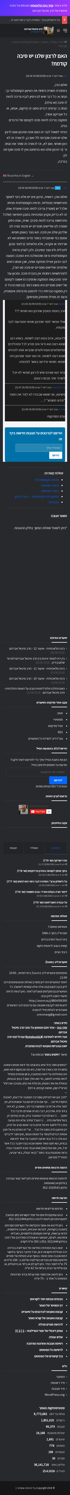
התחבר (60, 1377)
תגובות (13, 848)
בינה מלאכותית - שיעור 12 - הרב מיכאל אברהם (37, 648)
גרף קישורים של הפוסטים (48, 1356)
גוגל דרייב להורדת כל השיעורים (45, 739)
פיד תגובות (58, 1388)
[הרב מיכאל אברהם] (37, 30)
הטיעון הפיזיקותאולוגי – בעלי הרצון (37, 496)
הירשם (55, 455)
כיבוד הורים (61, 952)
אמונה (44, 42)
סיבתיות (54, 502)
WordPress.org (55, 1394)
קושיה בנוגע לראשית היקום (52, 946)
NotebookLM (34, 1037)
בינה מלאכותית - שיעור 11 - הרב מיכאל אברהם (37, 668)
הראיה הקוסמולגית (47, 480)
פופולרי (34, 848)
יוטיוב (60, 713)
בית (62, 42)
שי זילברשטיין (58, 387)
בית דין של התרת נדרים (54, 939)
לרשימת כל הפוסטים (51, 1350)
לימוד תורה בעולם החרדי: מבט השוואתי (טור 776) (41, 892)
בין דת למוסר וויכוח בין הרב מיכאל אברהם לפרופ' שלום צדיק (36, 660)
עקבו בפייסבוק (59, 823)
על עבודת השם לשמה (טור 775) (50, 902)
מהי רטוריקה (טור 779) (55, 860)
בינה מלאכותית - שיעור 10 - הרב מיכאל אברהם (37, 678)
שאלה (53, 42)
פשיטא (62, 304)
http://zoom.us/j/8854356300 (48, 1001)
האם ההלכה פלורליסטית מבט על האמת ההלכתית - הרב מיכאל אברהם (34, 690)
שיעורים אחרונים (58, 638)
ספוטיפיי (58, 719)
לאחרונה (55, 848)
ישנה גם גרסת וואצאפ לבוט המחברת (46, 1046)
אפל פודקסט (55, 726)
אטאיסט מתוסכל (57, 927)
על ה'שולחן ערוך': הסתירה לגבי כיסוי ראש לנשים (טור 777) (37, 881)
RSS (60, 732)
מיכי (65, 188)
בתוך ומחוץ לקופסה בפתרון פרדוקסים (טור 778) (42, 871)
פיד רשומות (58, 1383)
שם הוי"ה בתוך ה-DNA (54, 933)
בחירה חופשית (50, 485)
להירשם (58, 780)
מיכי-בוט (62, 1028)
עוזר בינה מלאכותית (42, 5)
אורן (65, 76)
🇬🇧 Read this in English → (18, 175)
